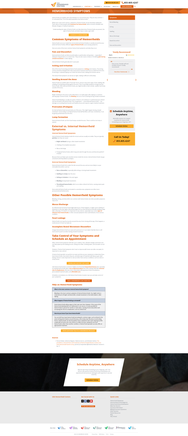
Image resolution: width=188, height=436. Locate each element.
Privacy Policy (94, 434)
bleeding (73, 96)
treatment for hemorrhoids (78, 24)
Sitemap (111, 434)
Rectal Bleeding (114, 22)
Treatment (97, 6)
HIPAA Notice (101, 434)
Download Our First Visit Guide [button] (78, 263)
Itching (111, 27)
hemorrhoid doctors (91, 267)
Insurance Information (116, 407)
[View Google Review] (131, 55)
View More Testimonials (121, 75)
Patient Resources (115, 413)
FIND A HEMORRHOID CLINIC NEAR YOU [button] (78, 281)
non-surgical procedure (76, 268)
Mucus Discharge (114, 36)
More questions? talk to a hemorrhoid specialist (79, 331)
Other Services (114, 411)
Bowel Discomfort (115, 40)
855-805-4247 (131, 2)
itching (87, 69)
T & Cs (107, 434)
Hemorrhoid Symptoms (116, 400)
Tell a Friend (113, 416)
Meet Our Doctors (115, 406)
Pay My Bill (107, 6)
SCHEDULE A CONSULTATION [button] (78, 35)
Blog (111, 415)
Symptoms (88, 6)
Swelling (112, 31)
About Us (115, 6)
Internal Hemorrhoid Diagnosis (119, 402)
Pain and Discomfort (115, 45)
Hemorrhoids (77, 6)
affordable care (76, 272)
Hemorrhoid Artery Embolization (119, 404)
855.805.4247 (123, 140)
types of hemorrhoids (77, 44)
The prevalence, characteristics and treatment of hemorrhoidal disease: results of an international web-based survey (79, 342)
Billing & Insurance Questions (118, 409)
